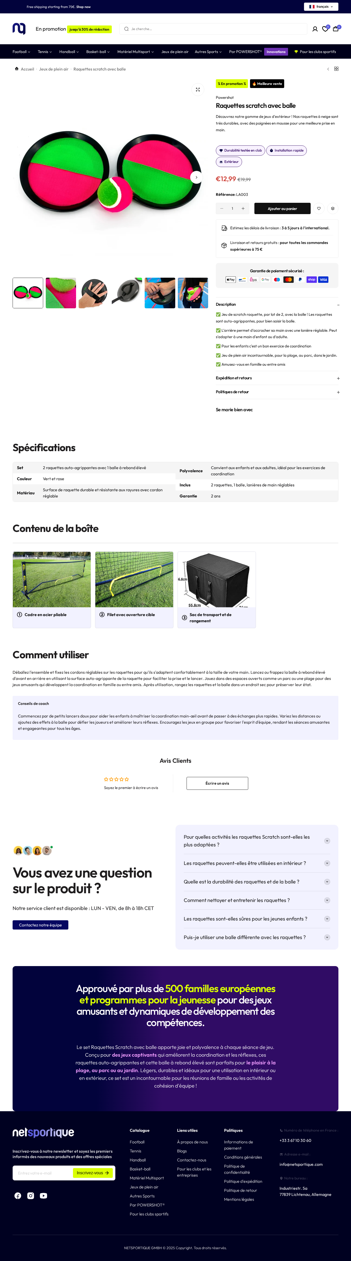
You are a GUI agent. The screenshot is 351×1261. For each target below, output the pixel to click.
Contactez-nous (191, 1159)
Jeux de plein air (54, 69)
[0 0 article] (335, 28)
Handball (138, 1159)
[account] (315, 29)
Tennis (135, 1150)
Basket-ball (140, 1168)
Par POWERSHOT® (147, 1204)
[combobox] (213, 29)
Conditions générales (243, 1157)
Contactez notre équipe (40, 924)
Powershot (225, 97)
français (323, 6)
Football (137, 1141)
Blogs (182, 1150)
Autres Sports (142, 1195)
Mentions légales (239, 1199)
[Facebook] (18, 1196)
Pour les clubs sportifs (149, 1213)
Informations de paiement (238, 1145)
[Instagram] (30, 1196)
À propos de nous (192, 1141)
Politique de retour (240, 1190)
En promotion (72, 28)
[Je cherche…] (126, 29)
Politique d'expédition (243, 1181)
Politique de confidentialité (237, 1169)
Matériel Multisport (147, 1177)
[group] (110, 177)
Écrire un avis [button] (217, 783)
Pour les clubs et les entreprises (194, 1172)
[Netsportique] (19, 29)
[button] (24, 177)
